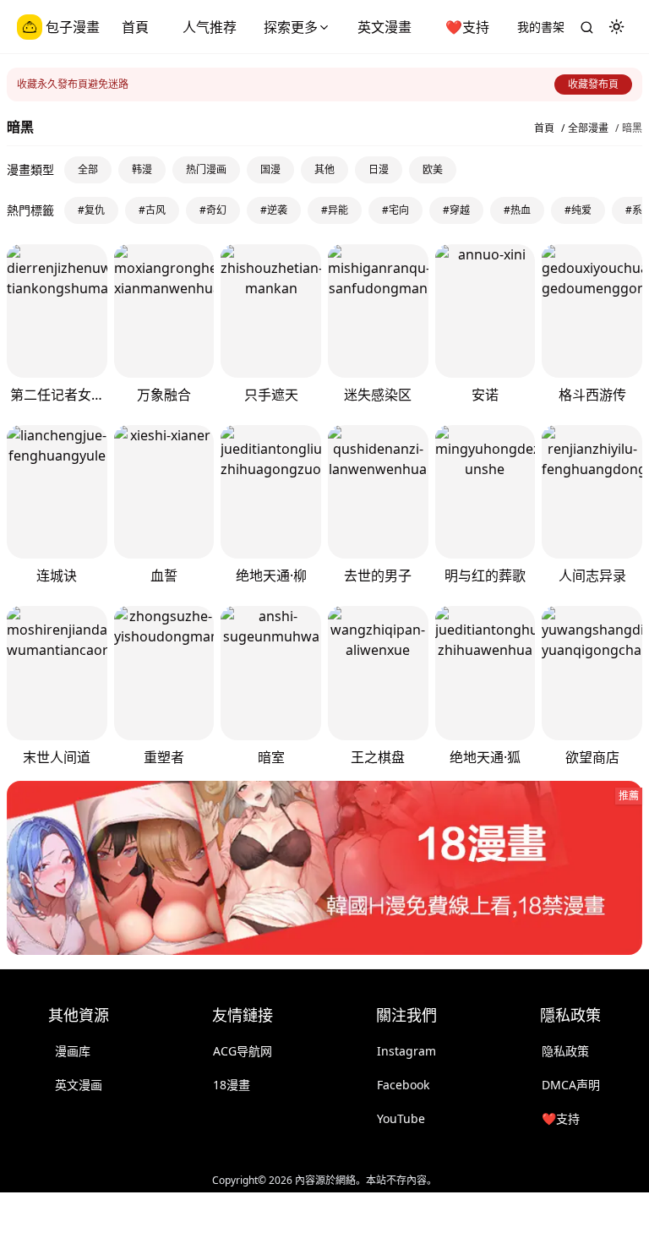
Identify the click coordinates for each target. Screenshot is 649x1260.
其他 (324, 169)
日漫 (378, 169)
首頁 (135, 27)
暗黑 (632, 128)
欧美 (433, 169)
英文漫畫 (384, 27)
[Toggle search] (586, 27)
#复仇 (91, 210)
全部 (88, 169)
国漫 (270, 169)
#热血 (517, 210)
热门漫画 (206, 169)
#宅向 (395, 210)
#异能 (334, 210)
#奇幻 (212, 210)
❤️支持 (467, 27)
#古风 (152, 210)
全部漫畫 (588, 128)
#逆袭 (273, 210)
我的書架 (540, 27)
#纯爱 (578, 210)
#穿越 (456, 210)
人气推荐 (210, 27)
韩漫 (142, 169)
